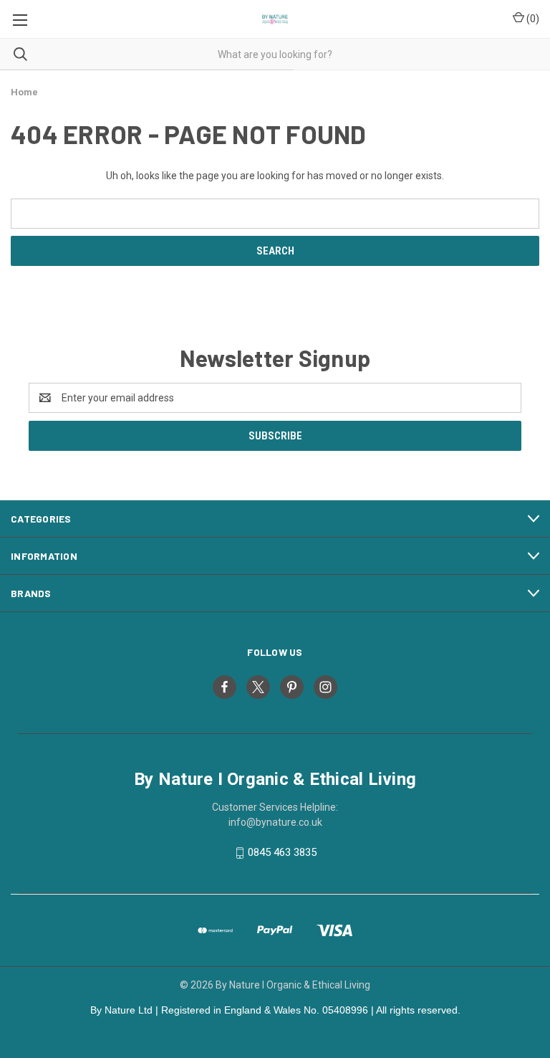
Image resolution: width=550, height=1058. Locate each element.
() (531, 18)
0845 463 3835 (282, 852)
